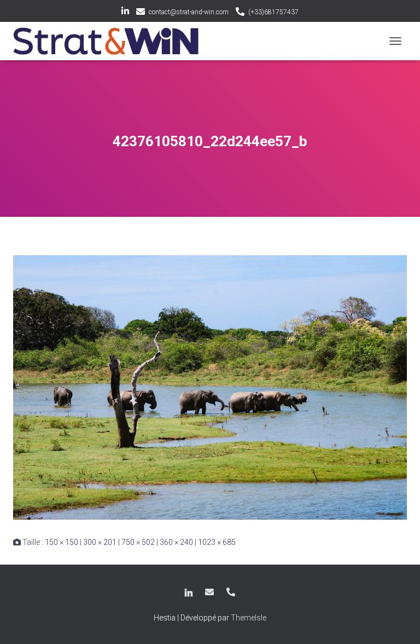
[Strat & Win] (110, 41)
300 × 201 (99, 542)
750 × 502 (138, 542)
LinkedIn (125, 12)
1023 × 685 (217, 542)
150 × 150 (61, 542)
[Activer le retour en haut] (398, 622)
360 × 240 (176, 542)
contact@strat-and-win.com (189, 12)
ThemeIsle (248, 617)
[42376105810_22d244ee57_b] (210, 386)
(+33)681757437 (273, 12)
